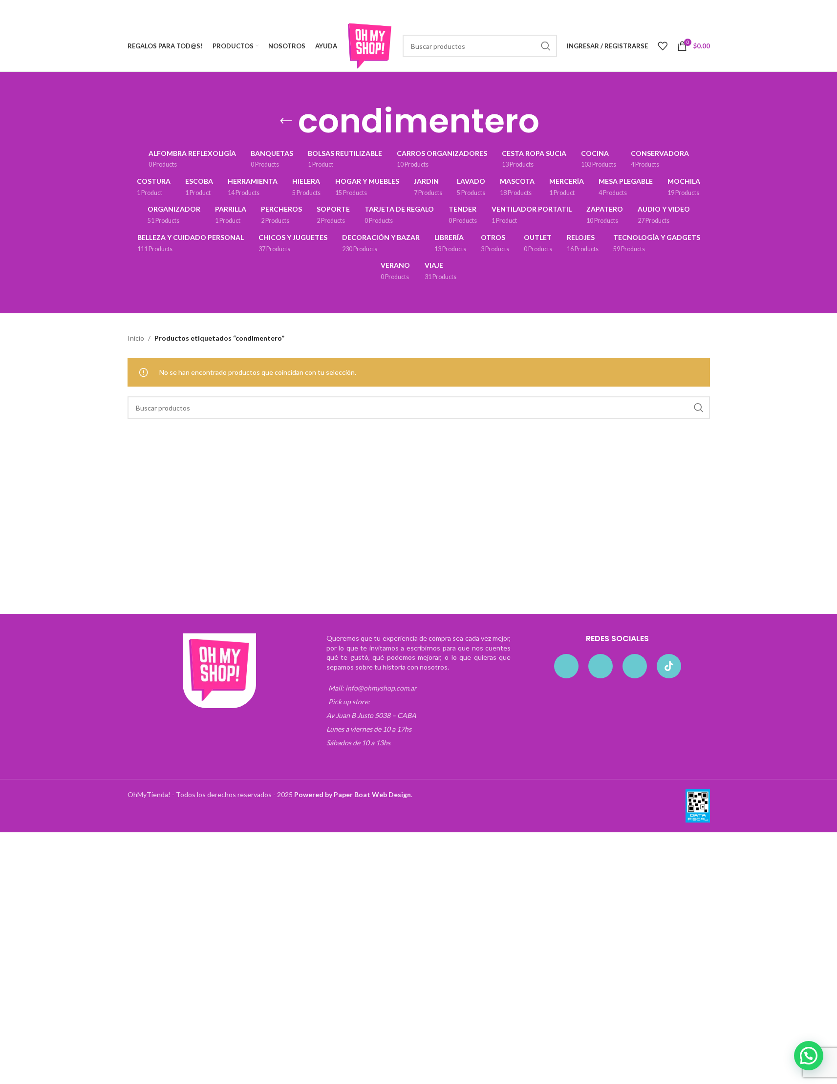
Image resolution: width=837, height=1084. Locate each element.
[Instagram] (600, 666)
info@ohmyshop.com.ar (381, 688)
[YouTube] (634, 666)
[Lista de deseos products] (662, 46)
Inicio (136, 338)
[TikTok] (669, 666)
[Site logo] (370, 45)
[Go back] (286, 121)
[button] (808, 1055)
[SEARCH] (546, 46)
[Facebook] (566, 666)
